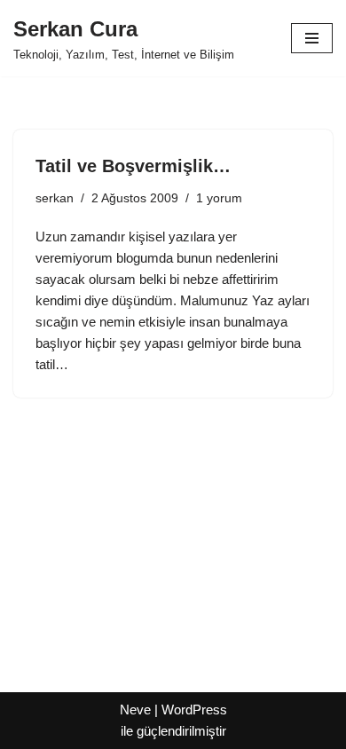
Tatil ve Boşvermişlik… (133, 166)
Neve (135, 709)
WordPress (194, 709)
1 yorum (219, 198)
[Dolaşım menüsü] (312, 38)
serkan (54, 198)
